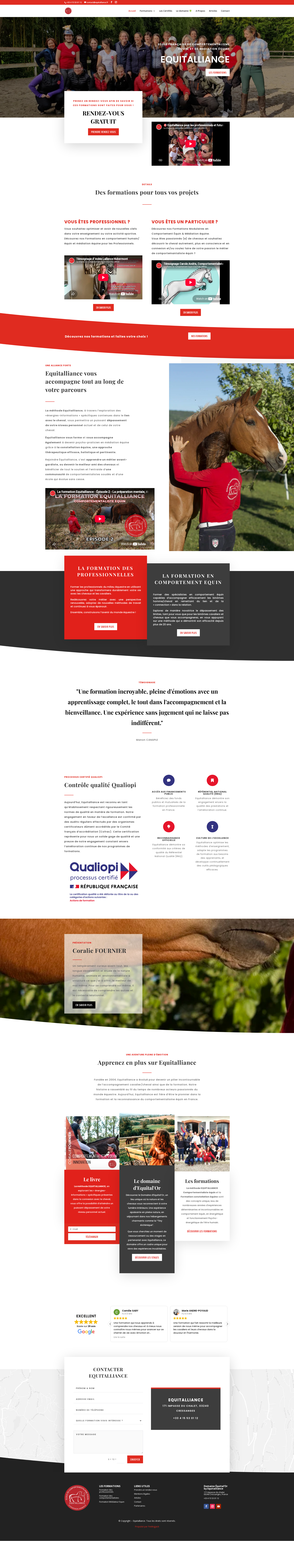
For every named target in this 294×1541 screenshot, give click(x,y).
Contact (225, 11)
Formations (146, 11)
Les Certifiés (165, 11)
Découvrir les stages (147, 1257)
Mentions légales (142, 1493)
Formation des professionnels (106, 1490)
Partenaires (139, 1505)
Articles (213, 11)
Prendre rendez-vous (103, 131)
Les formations (217, 72)
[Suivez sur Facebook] (206, 1506)
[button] (227, 1324)
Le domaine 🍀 (184, 11)
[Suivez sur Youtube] (218, 1506)
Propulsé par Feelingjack (147, 1526)
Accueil (132, 11)
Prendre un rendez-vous (145, 1489)
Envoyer (135, 1459)
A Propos (200, 11)
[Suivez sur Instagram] (212, 1506)
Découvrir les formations (202, 1231)
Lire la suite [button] (179, 1337)
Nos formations (199, 336)
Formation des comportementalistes (109, 1496)
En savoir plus (103, 307)
